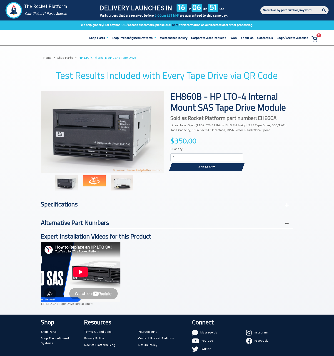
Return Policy (147, 345)
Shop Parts (49, 332)
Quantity (176, 149)
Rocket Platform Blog (99, 345)
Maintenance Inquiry (173, 38)
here (175, 25)
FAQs (233, 38)
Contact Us (265, 38)
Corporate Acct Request (208, 38)
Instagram (261, 333)
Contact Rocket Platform (156, 339)
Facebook (261, 341)
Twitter (205, 349)
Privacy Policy (94, 339)
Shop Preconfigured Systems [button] (132, 38)
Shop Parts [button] (97, 38)
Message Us (208, 333)
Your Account (147, 332)
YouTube (207, 341)
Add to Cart (207, 167)
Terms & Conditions (98, 332)
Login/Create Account (292, 38)
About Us (247, 38)
